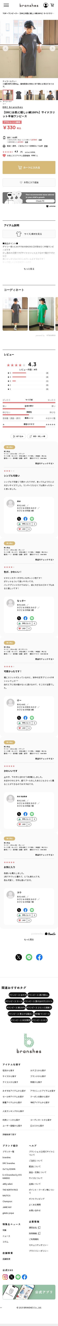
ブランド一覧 (8, 1151)
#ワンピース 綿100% (16, 1007)
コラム (5, 1241)
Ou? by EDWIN (9, 1169)
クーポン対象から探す (40, 1096)
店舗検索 (6, 1258)
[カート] (52, 5)
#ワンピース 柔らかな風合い (20, 1013)
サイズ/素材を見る (33, 234)
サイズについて (36, 1178)
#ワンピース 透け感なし (38, 994)
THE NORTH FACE (10, 1189)
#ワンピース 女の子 (17, 994)
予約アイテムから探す (39, 1102)
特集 (4, 1230)
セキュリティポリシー (38, 1245)
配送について (35, 1166)
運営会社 (33, 1227)
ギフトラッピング (36, 1198)
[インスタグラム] (5, 1277)
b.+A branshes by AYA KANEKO (12, 1176)
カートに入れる (31, 167)
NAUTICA (6, 1195)
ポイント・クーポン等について (41, 1191)
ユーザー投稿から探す (12, 1125)
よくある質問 (35, 1204)
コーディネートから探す (40, 1119)
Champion (7, 1201)
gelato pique (8, 1213)
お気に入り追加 (31, 182)
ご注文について (36, 1160)
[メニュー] (6, 5)
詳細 (40, 140)
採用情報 (33, 1233)
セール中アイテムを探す (13, 1096)
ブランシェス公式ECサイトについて (42, 1153)
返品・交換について (37, 1172)
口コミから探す (37, 1125)
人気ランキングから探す (13, 1111)
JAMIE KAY (7, 1207)
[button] (5, 48)
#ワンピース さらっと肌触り (39, 1007)
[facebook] (24, 1277)
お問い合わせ (35, 1210)
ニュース (6, 1235)
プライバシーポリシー (38, 1250)
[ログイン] (45, 5)
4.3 (32, 364)
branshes (6, 1157)
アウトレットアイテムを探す (42, 1090)
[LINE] (18, 1277)
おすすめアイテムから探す (14, 1090)
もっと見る (29, 939)
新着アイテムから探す (12, 1102)
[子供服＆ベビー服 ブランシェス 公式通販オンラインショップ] (29, 5)
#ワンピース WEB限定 (20, 1020)
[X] (11, 1277)
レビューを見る (30, 152)
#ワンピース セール (13, 1001)
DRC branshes (13, 107)
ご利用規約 (34, 1239)
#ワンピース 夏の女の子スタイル (38, 1001)
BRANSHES (29, 1307)
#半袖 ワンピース (42, 1013)
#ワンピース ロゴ (39, 1020)
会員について (35, 1183)
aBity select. (8, 1183)
